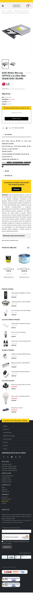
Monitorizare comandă (9, 436)
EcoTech (5, 445)
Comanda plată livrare (7, 476)
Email (6, 128)
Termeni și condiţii (7, 464)
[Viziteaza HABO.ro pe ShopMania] (11, 557)
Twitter (7, 457)
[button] (3, 5)
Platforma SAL (6, 491)
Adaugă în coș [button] (9, 277)
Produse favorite (7, 439)
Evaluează (16, 189)
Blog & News (5, 501)
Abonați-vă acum (16, 118)
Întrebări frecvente (7, 482)
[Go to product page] (9, 259)
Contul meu (6, 429)
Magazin (5, 426)
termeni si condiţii (6, 543)
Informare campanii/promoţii (9, 470)
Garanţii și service (6, 480)
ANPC (3, 487)
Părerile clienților (6, 499)
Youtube (11, 457)
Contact (5, 449)
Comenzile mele (7, 432)
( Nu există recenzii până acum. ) (17, 89)
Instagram (16, 457)
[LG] (6, 84)
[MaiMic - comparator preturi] (26, 557)
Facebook (3, 128)
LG (2, 166)
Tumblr (20, 457)
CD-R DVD (9, 104)
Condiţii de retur (6, 478)
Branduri (4, 503)
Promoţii (5, 442)
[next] (30, 73)
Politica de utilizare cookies (9, 466)
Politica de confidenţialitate (9, 468)
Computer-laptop (17, 162)
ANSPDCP (4, 489)
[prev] (27, 73)
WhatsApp (10, 128)
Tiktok (24, 457)
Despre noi (5, 497)
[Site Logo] (16, 6)
